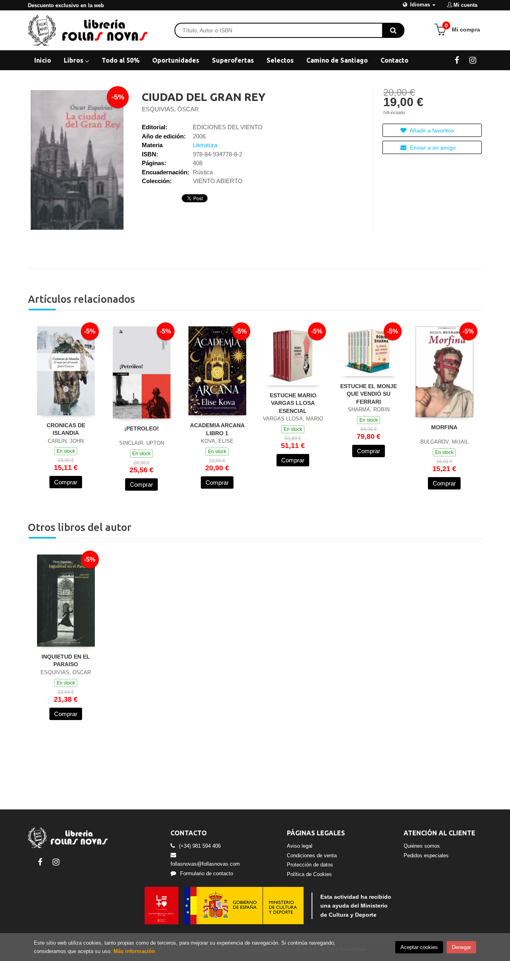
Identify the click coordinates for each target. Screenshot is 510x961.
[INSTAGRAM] (472, 59)
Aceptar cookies (419, 947)
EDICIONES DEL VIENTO (228, 127)
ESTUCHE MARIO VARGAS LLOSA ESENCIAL (293, 403)
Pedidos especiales (426, 855)
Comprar (65, 482)
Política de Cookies (309, 874)
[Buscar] (393, 30)
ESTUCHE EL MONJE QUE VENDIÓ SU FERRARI (368, 394)
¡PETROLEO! (141, 428)
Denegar (461, 947)
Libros (74, 60)
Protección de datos (310, 865)
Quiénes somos (422, 846)
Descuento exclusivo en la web (66, 5)
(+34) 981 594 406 (200, 846)
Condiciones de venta (312, 855)
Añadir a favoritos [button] (431, 130)
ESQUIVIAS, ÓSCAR (170, 109)
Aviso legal (299, 846)
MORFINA (444, 427)
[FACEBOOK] (456, 59)
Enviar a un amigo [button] (432, 147)
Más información (134, 951)
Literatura (205, 145)
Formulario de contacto (206, 873)
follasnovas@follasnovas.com (205, 864)
